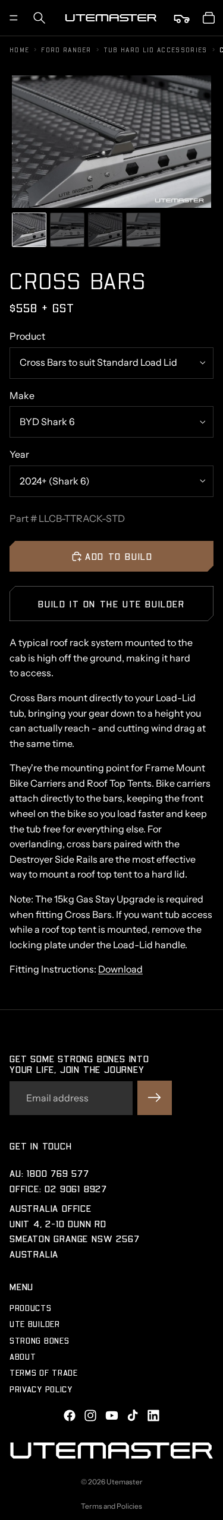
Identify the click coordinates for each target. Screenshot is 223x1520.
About (23, 1356)
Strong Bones (39, 1340)
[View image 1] (29, 230)
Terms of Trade (44, 1372)
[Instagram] (90, 1415)
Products (31, 1308)
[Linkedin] (153, 1415)
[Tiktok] (132, 1415)
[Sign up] (154, 1098)
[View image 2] (67, 230)
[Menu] (13, 17)
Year (19, 454)
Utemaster (124, 1481)
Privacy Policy (41, 1389)
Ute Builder (35, 1324)
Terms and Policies (111, 1506)
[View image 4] (143, 230)
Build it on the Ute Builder (111, 603)
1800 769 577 (58, 1173)
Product (27, 336)
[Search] (39, 18)
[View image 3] (105, 230)
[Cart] (209, 18)
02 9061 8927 (76, 1187)
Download (120, 969)
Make (22, 395)
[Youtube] (112, 1415)
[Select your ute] (182, 18)
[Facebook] (69, 1415)
